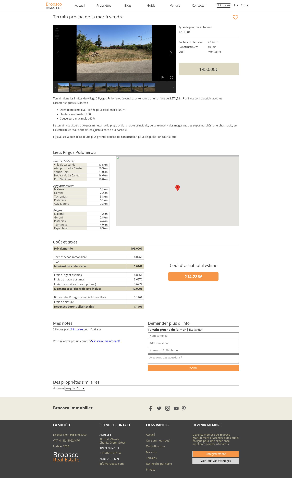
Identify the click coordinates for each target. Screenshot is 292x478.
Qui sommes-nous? (158, 440)
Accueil (80, 5)
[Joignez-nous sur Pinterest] (185, 408)
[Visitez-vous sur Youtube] (176, 408)
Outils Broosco (155, 446)
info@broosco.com (112, 464)
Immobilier (53, 8)
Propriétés (103, 5)
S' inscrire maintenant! (105, 341)
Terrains (151, 458)
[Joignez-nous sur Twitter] (159, 408)
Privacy (150, 469)
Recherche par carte (159, 464)
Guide (151, 5)
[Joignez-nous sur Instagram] (168, 408)
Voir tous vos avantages (216, 461)
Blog (127, 5)
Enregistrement (216, 454)
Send (193, 368)
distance (59, 388)
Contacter (199, 5)
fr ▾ (236, 5)
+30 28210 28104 (110, 453)
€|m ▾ (244, 5)
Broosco (54, 4)
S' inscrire (223, 5)
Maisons (151, 452)
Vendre (175, 5)
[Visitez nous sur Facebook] (151, 408)
